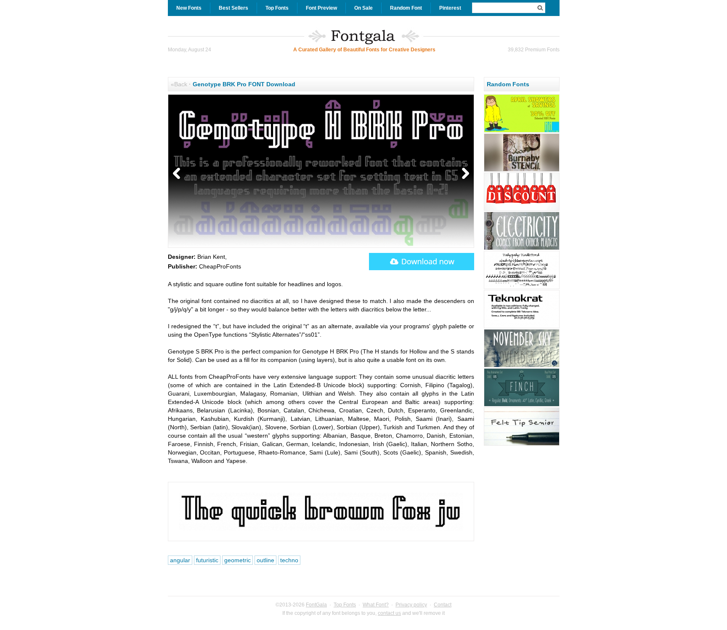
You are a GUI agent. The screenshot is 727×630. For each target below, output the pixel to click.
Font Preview (321, 8)
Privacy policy (411, 605)
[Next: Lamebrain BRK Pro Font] (463, 174)
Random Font (406, 8)
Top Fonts (277, 8)
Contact (442, 605)
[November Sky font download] (522, 366)
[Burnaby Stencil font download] (522, 170)
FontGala (316, 605)
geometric (237, 560)
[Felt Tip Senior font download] (522, 444)
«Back (179, 84)
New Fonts (189, 8)
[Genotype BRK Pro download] (421, 261)
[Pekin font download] (522, 131)
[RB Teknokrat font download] (522, 327)
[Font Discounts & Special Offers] (522, 209)
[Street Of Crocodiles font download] (522, 248)
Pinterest (450, 8)
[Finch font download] (522, 405)
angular (180, 560)
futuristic (207, 560)
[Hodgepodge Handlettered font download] (522, 287)
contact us (389, 613)
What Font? (376, 605)
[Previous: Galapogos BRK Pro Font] (178, 174)
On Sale (363, 8)
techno (289, 560)
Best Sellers (233, 8)
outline (265, 560)
